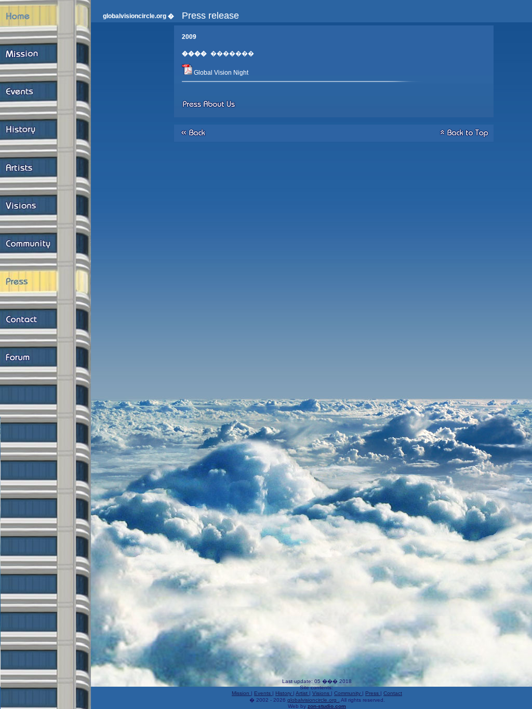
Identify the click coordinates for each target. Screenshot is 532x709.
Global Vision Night (221, 72)
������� (233, 53)
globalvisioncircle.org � (138, 16)
